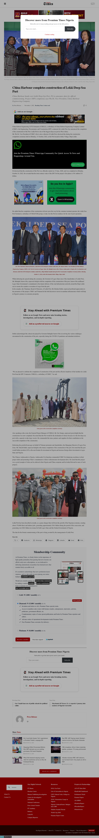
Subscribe (70, 29)
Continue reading (49, 34)
